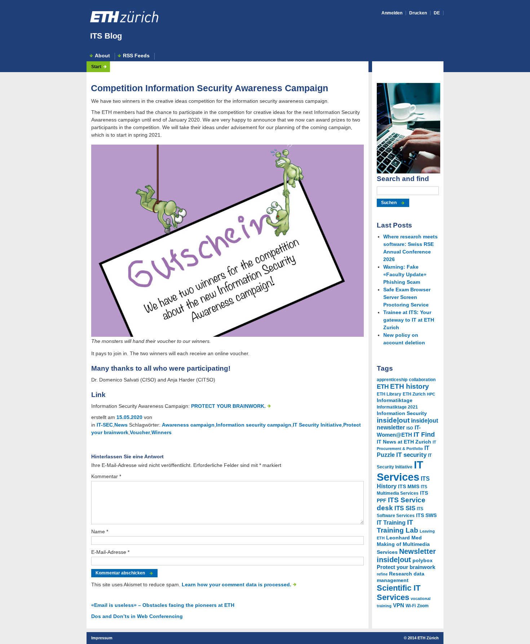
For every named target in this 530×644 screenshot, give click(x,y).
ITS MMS (408, 486)
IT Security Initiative (317, 425)
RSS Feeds (136, 55)
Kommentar (106, 476)
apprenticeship (392, 379)
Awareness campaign (188, 425)
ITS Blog (106, 35)
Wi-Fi (411, 605)
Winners (161, 432)
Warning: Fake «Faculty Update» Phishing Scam (405, 274)
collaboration (422, 379)
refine (382, 574)
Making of (389, 544)
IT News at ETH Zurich (404, 442)
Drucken (418, 13)
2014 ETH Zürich (423, 638)
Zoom (423, 605)
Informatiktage (394, 400)
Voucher (140, 432)
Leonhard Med (404, 538)
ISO (409, 428)
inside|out (393, 420)
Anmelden (391, 13)
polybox (422, 560)
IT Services (400, 471)
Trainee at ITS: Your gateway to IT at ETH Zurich (408, 319)
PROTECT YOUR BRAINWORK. (228, 406)
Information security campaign (253, 425)
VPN (398, 605)
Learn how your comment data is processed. (236, 584)
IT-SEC (105, 425)
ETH (383, 386)
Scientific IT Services (398, 592)
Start (96, 67)
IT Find (424, 434)
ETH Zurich (414, 394)
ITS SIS (404, 508)
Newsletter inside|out (406, 555)
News (121, 425)
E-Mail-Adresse (110, 552)
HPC (431, 394)
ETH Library (389, 394)
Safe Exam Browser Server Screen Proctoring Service (406, 297)
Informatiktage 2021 (397, 407)
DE (437, 13)
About (102, 55)
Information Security (402, 413)
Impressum (101, 638)
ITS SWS (426, 515)
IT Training (391, 523)
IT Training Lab (397, 526)
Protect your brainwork (406, 567)
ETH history (409, 386)
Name (99, 531)
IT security (411, 454)
